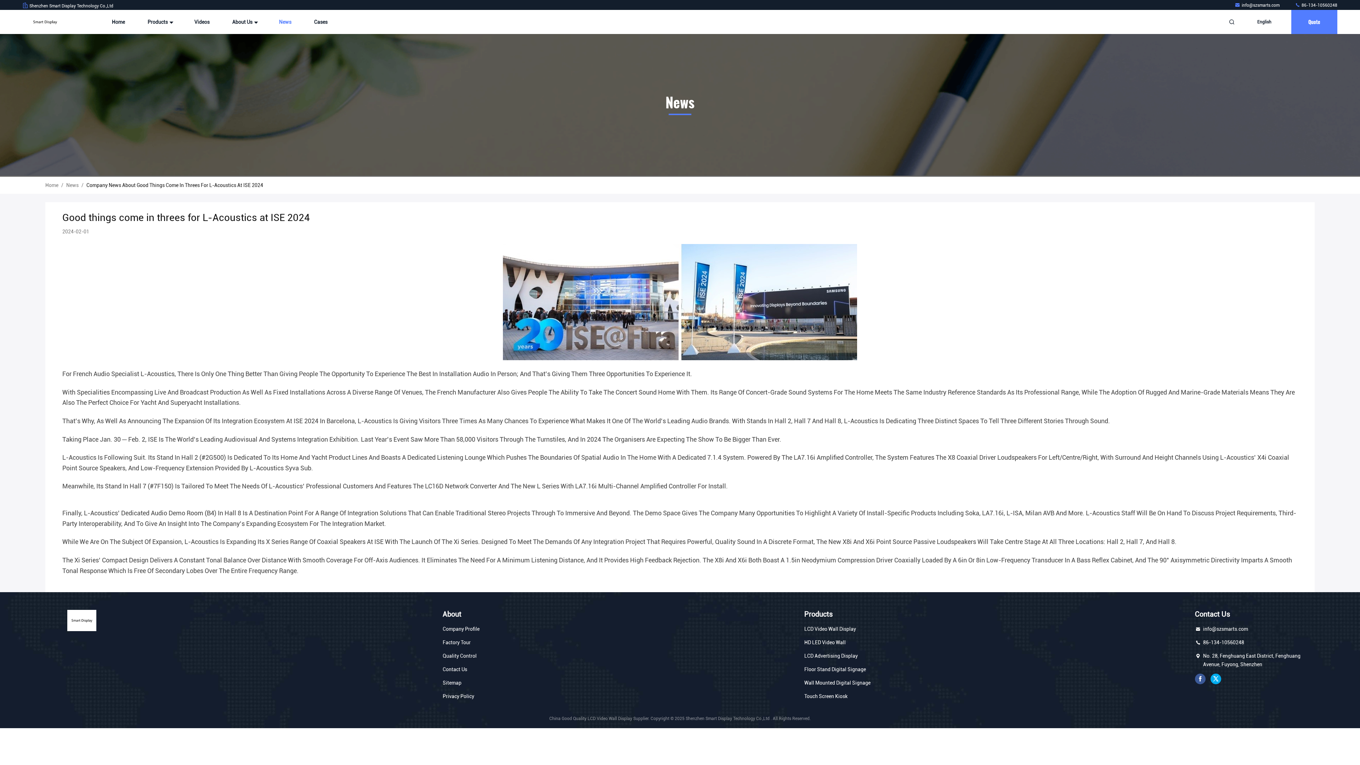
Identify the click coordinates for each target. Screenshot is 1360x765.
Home (118, 22)
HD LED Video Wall (825, 642)
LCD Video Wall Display (830, 629)
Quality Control (460, 656)
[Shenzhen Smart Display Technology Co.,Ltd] (45, 22)
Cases (321, 22)
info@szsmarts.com (1261, 5)
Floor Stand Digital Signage (835, 669)
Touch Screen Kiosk (826, 696)
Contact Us (455, 669)
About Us (243, 22)
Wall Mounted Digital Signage (837, 683)
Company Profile (461, 629)
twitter (1216, 679)
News (285, 22)
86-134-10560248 (1318, 5)
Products (158, 22)
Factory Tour (457, 642)
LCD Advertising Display (831, 656)
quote (1314, 22)
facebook (1200, 679)
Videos (202, 22)
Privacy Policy (458, 696)
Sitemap (452, 683)
